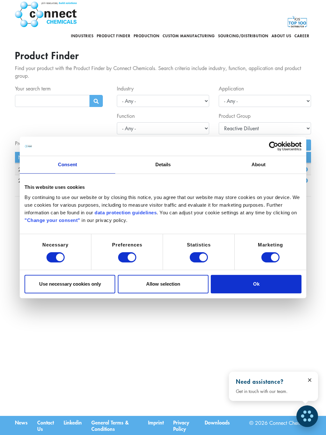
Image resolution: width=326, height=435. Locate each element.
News (21, 422)
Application (231, 88)
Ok (256, 284)
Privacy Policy (181, 425)
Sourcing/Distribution (243, 36)
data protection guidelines (126, 212)
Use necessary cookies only (70, 284)
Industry (125, 88)
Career (301, 36)
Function (126, 115)
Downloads (217, 422)
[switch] (127, 257)
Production (146, 36)
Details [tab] (163, 164)
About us (281, 36)
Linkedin (73, 422)
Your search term (33, 88)
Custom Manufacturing (189, 36)
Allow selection (163, 284)
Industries (82, 36)
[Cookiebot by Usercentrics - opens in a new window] (273, 146)
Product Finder (114, 36)
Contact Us (45, 425)
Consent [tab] (67, 164)
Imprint (156, 422)
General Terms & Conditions (110, 425)
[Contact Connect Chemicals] (307, 416)
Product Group (235, 115)
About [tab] (259, 164)
